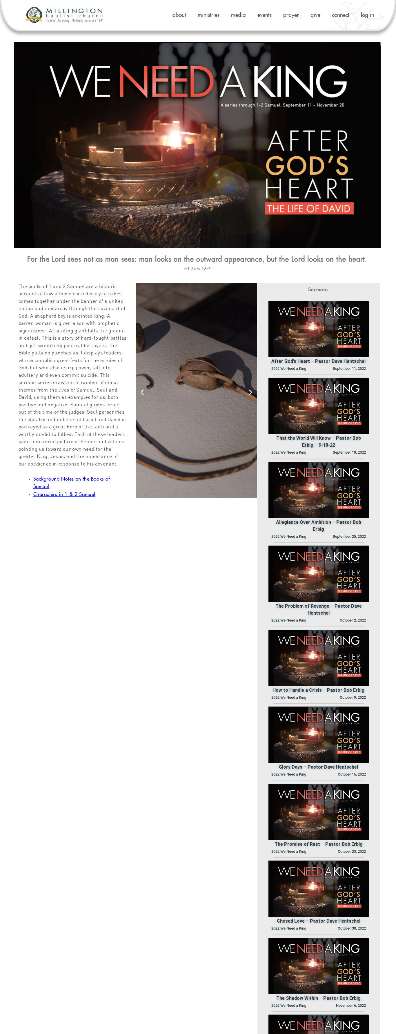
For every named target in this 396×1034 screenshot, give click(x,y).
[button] (142, 392)
